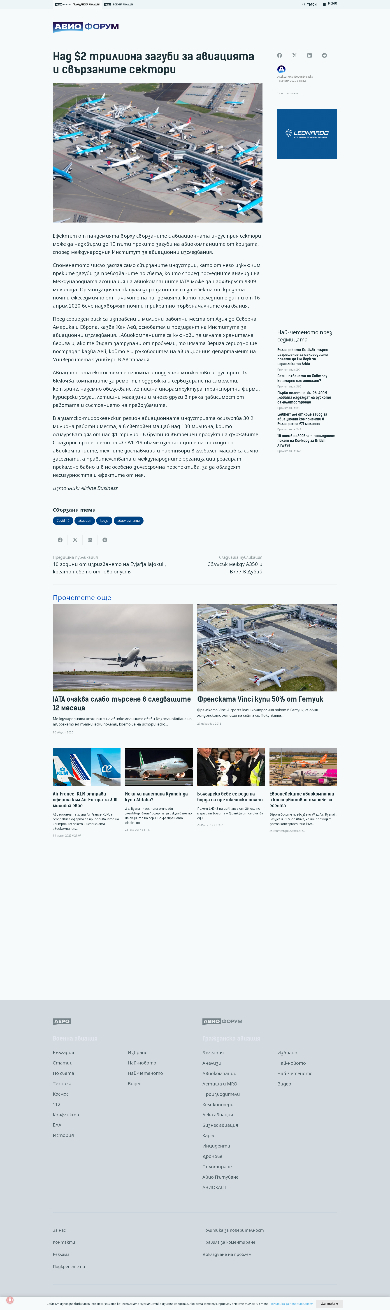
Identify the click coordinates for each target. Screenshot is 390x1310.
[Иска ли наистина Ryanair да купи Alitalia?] (159, 790)
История (63, 1135)
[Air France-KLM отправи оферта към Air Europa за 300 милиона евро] (87, 792)
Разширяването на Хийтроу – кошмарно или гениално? (303, 378)
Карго (209, 1135)
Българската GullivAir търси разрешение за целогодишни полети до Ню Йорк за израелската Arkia (302, 357)
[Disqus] (195, 915)
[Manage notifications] (10, 1300)
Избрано (138, 1052)
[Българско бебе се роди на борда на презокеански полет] (231, 787)
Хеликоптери (218, 1104)
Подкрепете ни (69, 1266)
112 (56, 1104)
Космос (60, 1094)
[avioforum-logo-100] (85, 27)
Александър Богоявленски (295, 76)
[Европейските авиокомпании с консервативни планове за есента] (303, 790)
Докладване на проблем (227, 1254)
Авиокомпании (219, 1073)
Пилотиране (217, 1167)
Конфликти (66, 1115)
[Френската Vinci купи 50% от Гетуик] (267, 669)
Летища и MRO (219, 1084)
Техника (62, 1083)
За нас (59, 1230)
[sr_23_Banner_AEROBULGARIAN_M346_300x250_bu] (307, 134)
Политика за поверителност (233, 1230)
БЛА (57, 1125)
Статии (63, 1063)
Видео (135, 1083)
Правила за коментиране (228, 1242)
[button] (330, 4)
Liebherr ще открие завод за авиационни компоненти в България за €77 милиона (302, 419)
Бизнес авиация (220, 1125)
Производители (221, 1094)
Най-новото (142, 1063)
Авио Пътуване (220, 1177)
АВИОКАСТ (214, 1187)
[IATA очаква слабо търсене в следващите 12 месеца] (123, 669)
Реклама (61, 1254)
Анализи (211, 1063)
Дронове (212, 1156)
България (63, 1052)
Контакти (64, 1242)
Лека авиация (217, 1115)
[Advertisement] (307, 233)
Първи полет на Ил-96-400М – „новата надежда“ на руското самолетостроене (304, 398)
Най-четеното (145, 1073)
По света (63, 1073)
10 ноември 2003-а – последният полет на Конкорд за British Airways (306, 440)
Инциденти (216, 1146)
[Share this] (60, 540)
